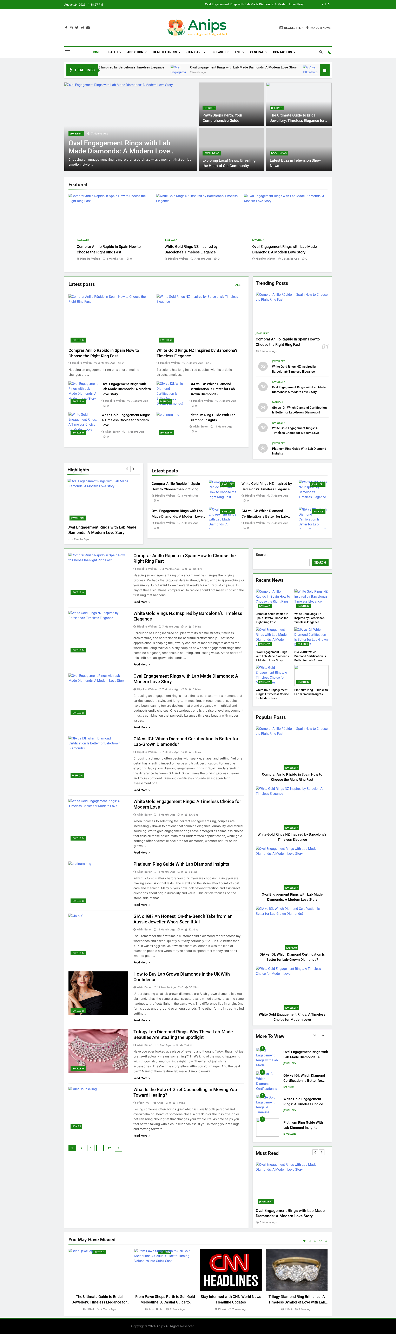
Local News (211, 153)
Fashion (75, 133)
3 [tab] (315, 1241)
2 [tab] (310, 1241)
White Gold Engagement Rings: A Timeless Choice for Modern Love (125, 420)
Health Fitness (165, 52)
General (257, 52)
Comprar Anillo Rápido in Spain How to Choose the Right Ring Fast (176, 489)
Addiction (135, 52)
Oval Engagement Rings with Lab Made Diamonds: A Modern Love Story (189, 67)
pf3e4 (141, 1103)
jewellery (83, 240)
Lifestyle (209, 108)
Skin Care (194, 52)
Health (112, 52)
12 (109, 1148)
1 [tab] (304, 1241)
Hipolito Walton (90, 259)
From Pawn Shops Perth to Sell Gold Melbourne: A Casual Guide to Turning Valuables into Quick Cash (165, 1302)
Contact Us (282, 52)
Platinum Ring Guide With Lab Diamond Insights (181, 864)
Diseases (218, 52)
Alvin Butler (112, 432)
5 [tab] (326, 1241)
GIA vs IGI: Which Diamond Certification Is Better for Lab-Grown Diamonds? (252, 4)
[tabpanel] (99, 1280)
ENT (238, 52)
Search (262, 554)
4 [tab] (320, 1241)
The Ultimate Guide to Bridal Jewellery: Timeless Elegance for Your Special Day (297, 120)
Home (96, 52)
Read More (140, 602)
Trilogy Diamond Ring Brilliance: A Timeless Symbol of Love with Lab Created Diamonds (296, 1302)
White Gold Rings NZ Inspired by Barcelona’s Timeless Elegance (309, 618)
